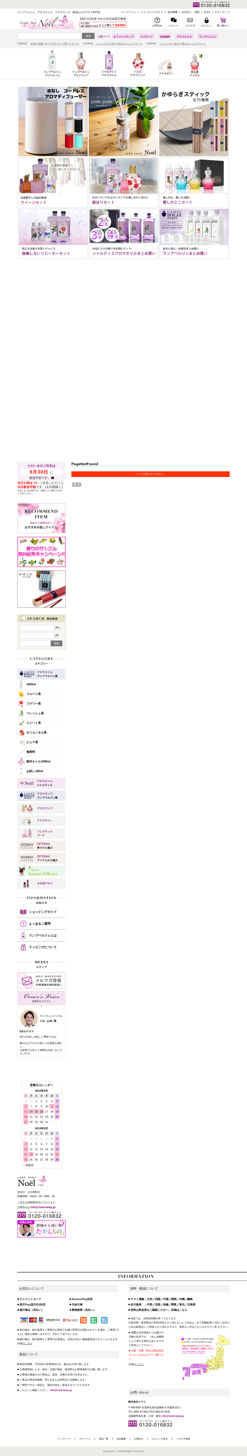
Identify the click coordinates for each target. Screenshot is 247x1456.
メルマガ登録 (183, 1438)
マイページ (85, 1438)
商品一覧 (103, 1438)
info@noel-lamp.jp (61, 1390)
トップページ (64, 1438)
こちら (28, 1343)
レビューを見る (160, 1438)
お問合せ (138, 1438)
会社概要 (121, 1438)
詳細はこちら (179, 1309)
